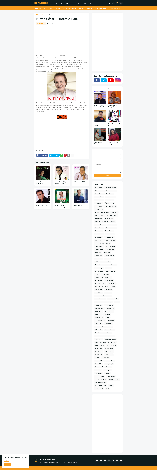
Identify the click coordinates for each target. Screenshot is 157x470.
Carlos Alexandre (111, 228)
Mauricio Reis (98, 311)
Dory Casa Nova (110, 246)
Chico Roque (98, 237)
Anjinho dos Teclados (110, 206)
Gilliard (97, 274)
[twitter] (104, 80)
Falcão (97, 262)
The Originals (107, 370)
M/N (84, 3)
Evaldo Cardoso (109, 256)
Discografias (57, 8)
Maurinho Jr (98, 314)
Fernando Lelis (105, 262)
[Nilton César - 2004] (43, 196)
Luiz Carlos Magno (100, 302)
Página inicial (40, 15)
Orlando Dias (98, 330)
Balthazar (115, 212)
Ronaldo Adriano (99, 361)
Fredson (108, 268)
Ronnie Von (110, 361)
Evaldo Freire (98, 259)
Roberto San (98, 354)
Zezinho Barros (99, 388)
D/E (67, 3)
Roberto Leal (98, 351)
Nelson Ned (111, 320)
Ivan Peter (108, 277)
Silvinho (97, 367)
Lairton (109, 296)
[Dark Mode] (113, 3)
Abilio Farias (98, 188)
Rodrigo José (105, 358)
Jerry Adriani (98, 280)
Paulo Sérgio (98, 339)
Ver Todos (52, 162)
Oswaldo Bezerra (100, 333)
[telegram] (121, 460)
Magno (110, 302)
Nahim (107, 317)
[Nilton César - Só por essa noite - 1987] (62, 173)
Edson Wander (110, 249)
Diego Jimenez (99, 246)
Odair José (109, 327)
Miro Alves (107, 314)
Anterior (38, 213)
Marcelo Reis (98, 305)
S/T (102, 3)
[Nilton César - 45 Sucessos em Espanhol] (62, 196)
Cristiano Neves (99, 243)
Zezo (107, 388)
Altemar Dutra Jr (110, 197)
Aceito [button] (7, 465)
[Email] (68, 155)
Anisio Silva (98, 206)
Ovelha (109, 333)
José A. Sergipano (100, 283)
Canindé (112, 222)
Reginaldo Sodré (111, 345)
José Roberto (98, 293)
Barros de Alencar (112, 215)
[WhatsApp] (61, 155)
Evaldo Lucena (109, 259)
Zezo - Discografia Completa (99, 124)
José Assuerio (111, 283)
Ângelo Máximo (109, 203)
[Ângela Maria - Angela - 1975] (114, 116)
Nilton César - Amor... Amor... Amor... (42, 182)
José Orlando (98, 290)
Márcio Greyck (109, 305)
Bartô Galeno (98, 218)
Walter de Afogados (100, 379)
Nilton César (48, 15)
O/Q (91, 3)
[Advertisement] (61, 39)
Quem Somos (48, 8)
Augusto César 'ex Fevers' (102, 212)
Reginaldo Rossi (99, 345)
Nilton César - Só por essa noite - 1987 (61, 182)
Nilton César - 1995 (79, 182)
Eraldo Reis (107, 252)
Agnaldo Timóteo (111, 191)
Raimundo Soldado (100, 342)
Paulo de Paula (99, 336)
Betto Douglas (109, 218)
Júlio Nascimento (99, 296)
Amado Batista (99, 200)
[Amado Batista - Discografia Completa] (100, 97)
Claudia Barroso (109, 237)
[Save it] (86, 23)
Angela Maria (98, 203)
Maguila (117, 302)
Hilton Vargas (105, 274)
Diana (108, 243)
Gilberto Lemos (110, 271)
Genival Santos (99, 271)
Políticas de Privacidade (69, 8)
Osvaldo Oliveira (109, 330)
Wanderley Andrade (100, 382)
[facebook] (97, 80)
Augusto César (99, 209)
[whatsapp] (117, 460)
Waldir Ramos (111, 376)
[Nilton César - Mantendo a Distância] (81, 196)
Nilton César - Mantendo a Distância (80, 206)
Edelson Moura (99, 249)
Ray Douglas (112, 342)
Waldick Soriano (99, 376)
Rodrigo (97, 358)
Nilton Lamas (108, 324)
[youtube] (111, 80)
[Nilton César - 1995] (81, 173)
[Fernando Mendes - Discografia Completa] (114, 134)
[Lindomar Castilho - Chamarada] (100, 134)
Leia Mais (6, 461)
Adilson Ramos (99, 191)
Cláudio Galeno (99, 240)
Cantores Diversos (100, 225)
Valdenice (107, 373)
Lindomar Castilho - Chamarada (99, 143)
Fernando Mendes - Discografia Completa (114, 143)
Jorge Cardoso (109, 280)
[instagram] (118, 80)
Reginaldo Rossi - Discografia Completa (114, 106)
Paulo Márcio (109, 336)
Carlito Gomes (112, 225)
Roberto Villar (109, 354)
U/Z (109, 3)
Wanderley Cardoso (100, 385)
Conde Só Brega (110, 240)
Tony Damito (98, 373)
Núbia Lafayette (99, 327)
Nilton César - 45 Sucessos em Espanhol (61, 206)
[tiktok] (113, 460)
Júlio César (108, 293)
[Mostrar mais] (72, 155)
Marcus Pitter (110, 308)
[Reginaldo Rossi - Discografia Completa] (114, 97)
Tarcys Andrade (106, 367)
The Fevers (98, 370)
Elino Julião (98, 252)
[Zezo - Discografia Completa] (100, 116)
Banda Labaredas (100, 215)
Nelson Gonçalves (100, 320)
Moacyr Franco (99, 317)
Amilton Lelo (109, 200)
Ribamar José (98, 348)
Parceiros (90, 8)
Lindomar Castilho (113, 299)
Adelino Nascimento (110, 188)
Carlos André (98, 231)
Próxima (86, 213)
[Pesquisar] (121, 3)
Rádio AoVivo (81, 8)
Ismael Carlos (99, 277)
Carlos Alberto (99, 228)
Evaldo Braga (98, 256)
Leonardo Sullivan (100, 299)
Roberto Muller (109, 351)
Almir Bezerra (109, 194)
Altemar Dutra (99, 197)
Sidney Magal (109, 364)
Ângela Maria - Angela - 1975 (114, 124)
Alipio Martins (99, 194)
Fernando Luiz (99, 265)
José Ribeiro (108, 290)
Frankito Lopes (99, 268)
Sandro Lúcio (98, 364)
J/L (78, 3)
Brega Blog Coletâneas (101, 222)
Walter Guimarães (114, 379)
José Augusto (99, 286)
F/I (73, 3)
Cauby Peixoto (99, 234)
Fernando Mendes (111, 265)
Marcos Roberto (99, 308)
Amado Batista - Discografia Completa (99, 106)
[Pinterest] (65, 155)
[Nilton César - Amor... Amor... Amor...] (43, 173)
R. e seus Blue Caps (110, 339)
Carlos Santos (109, 231)
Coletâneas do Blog (100, 8)
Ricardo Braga (109, 348)
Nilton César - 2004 (41, 205)
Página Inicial (38, 8)
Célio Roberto (109, 234)
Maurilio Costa (109, 311)
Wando (111, 385)
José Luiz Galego (110, 286)
